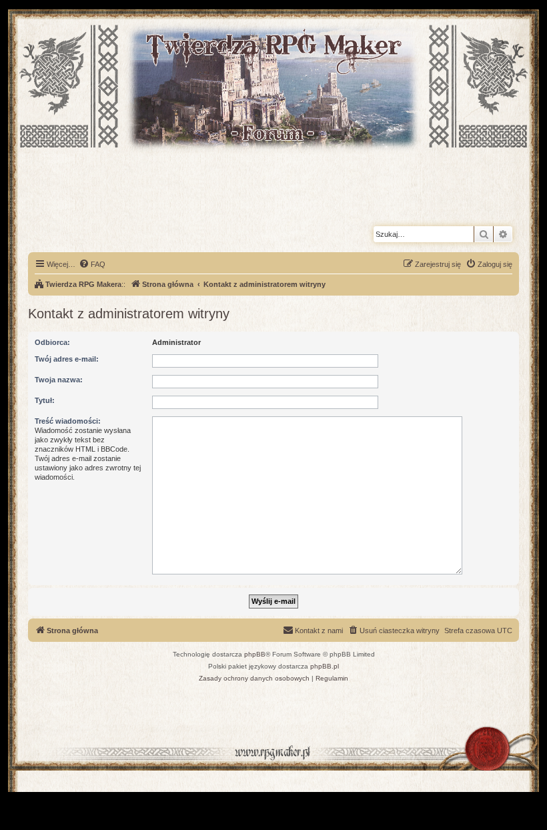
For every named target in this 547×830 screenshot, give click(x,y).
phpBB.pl (324, 666)
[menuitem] (92, 264)
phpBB (254, 654)
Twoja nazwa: (59, 380)
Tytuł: (45, 400)
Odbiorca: (52, 342)
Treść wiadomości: (68, 421)
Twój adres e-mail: (67, 359)
